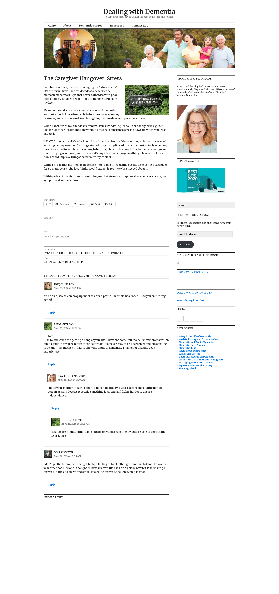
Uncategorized (187, 368)
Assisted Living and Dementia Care (198, 339)
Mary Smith (63, 452)
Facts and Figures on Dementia (196, 356)
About (67, 25)
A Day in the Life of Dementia (195, 336)
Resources (117, 25)
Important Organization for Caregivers (201, 359)
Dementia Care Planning (193, 345)
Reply (51, 312)
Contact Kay (140, 25)
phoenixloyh (64, 324)
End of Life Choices (189, 354)
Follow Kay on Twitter (194, 292)
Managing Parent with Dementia (197, 362)
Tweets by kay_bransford (191, 300)
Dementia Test (187, 348)
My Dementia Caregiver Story (195, 365)
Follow (185, 244)
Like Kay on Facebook (192, 272)
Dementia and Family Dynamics (197, 342)
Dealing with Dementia (139, 12)
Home (51, 25)
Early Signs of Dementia (192, 351)
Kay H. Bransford (71, 376)
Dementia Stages (90, 25)
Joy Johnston (64, 284)
